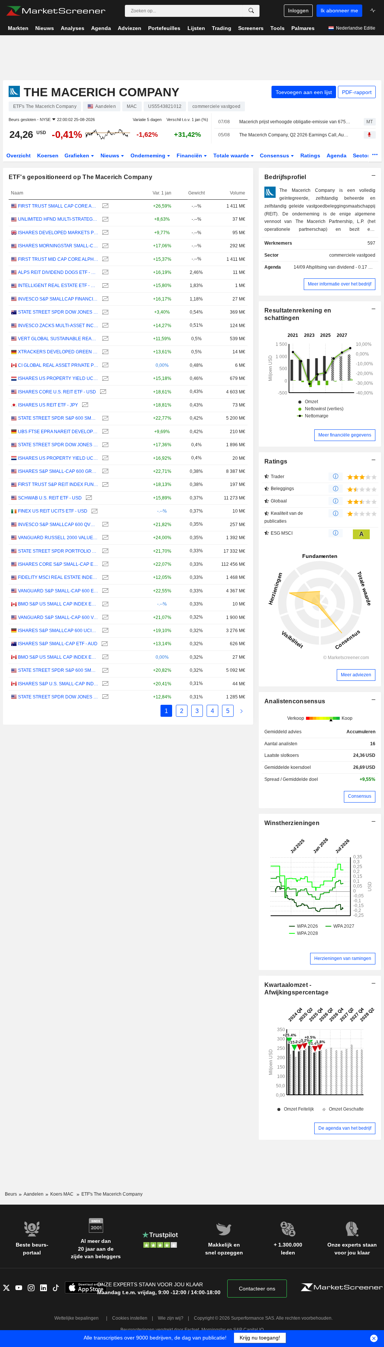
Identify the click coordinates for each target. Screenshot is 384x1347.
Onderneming (148, 155)
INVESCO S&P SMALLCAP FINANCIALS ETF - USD (58, 299)
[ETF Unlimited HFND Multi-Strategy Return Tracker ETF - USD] (104, 219)
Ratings (310, 155)
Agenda (336, 155)
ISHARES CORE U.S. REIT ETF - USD (57, 392)
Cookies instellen (129, 1318)
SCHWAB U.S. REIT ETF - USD (50, 498)
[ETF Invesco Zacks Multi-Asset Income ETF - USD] (104, 326)
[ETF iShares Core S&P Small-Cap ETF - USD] (104, 564)
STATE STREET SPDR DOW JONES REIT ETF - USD (58, 444)
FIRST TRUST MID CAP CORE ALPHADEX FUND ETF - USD (58, 259)
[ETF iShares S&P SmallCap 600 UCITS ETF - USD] (104, 631)
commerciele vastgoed (352, 255)
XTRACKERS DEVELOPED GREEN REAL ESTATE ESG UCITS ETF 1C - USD (58, 351)
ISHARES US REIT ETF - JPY (48, 405)
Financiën (190, 155)
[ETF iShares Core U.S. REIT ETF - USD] (102, 392)
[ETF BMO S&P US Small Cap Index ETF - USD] (104, 604)
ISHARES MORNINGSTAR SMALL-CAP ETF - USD (58, 245)
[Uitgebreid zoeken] (251, 11)
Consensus (275, 155)
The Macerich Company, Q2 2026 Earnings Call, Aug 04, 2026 (295, 135)
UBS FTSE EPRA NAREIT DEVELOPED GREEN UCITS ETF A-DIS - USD (58, 431)
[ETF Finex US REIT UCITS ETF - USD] (94, 511)
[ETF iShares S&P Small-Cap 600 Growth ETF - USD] (104, 471)
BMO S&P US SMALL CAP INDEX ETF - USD (58, 604)
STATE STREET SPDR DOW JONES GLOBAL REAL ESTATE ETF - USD (58, 697)
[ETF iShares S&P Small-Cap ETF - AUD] (104, 644)
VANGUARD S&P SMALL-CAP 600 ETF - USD (58, 591)
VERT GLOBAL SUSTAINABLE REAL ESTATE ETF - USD (58, 338)
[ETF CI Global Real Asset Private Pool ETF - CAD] (104, 365)
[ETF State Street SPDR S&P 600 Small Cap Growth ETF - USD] (104, 418)
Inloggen (298, 10)
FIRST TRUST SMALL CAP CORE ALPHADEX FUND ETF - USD (58, 206)
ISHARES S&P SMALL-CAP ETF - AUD (58, 643)
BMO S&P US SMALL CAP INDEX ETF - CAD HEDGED (58, 657)
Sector (362, 155)
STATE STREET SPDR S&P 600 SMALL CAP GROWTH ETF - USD (58, 418)
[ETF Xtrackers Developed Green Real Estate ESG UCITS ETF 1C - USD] (104, 352)
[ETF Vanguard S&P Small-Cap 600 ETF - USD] (104, 591)
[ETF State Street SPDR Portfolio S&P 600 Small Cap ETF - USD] (104, 551)
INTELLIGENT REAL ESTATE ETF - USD (58, 285)
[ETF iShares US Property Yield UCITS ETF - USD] (104, 379)
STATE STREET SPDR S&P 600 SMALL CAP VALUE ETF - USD (58, 670)
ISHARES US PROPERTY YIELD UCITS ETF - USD (58, 378)
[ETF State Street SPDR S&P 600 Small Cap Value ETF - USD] (104, 670)
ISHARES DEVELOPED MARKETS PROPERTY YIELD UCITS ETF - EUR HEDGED (58, 232)
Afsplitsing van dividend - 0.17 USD (342, 267)
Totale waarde (231, 155)
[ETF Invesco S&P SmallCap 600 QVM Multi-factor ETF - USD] (104, 525)
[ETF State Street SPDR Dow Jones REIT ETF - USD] (104, 445)
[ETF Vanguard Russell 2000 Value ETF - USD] (104, 538)
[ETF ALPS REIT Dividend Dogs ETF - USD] (104, 273)
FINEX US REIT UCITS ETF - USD (52, 511)
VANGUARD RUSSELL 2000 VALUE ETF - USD (58, 537)
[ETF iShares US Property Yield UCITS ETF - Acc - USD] (104, 458)
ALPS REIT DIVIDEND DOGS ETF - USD (58, 272)
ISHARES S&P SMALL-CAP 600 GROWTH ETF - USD (58, 471)
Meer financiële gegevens (344, 435)
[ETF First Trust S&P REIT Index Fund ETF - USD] (104, 485)
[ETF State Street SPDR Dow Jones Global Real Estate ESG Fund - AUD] (104, 312)
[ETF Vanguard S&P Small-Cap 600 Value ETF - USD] (104, 618)
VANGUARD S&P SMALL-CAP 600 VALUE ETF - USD (58, 617)
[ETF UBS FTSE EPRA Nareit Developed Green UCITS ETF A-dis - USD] (104, 432)
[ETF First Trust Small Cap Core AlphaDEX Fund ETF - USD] (104, 206)
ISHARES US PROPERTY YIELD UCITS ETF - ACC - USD (58, 458)
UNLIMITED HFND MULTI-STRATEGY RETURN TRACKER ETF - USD (58, 219)
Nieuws (110, 155)
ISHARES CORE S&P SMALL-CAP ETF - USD (58, 564)
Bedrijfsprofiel (285, 177)
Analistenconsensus (294, 701)
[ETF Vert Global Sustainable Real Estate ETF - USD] (104, 339)
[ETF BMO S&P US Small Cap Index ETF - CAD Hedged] (104, 657)
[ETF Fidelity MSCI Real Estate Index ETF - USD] (104, 578)
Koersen (47, 155)
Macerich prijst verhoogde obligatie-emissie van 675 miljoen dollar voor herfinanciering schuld (295, 121)
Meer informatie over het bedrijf (339, 284)
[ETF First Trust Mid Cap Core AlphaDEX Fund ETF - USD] (104, 259)
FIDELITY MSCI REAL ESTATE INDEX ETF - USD (58, 577)
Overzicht (18, 155)
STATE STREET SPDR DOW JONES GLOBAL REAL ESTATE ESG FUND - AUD (58, 312)
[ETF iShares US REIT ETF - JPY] (84, 405)
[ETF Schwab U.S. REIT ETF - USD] (88, 498)
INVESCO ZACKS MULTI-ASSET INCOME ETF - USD (58, 325)
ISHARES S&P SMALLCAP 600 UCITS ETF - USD (58, 630)
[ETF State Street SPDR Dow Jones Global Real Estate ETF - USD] (104, 697)
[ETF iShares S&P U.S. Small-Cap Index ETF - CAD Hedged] (104, 684)
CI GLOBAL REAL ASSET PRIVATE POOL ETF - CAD (58, 365)
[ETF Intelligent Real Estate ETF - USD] (104, 286)
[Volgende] (241, 711)
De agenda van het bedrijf (344, 1128)
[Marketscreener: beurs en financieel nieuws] (55, 10)
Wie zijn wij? (170, 1318)
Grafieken (77, 155)
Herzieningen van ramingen (342, 958)
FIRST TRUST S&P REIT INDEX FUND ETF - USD (58, 484)
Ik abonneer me (339, 10)
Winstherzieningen (292, 823)
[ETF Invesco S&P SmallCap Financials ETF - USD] (104, 299)
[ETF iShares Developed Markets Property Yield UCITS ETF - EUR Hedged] (104, 233)
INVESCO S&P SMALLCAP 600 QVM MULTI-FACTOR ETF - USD (58, 524)
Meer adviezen (356, 674)
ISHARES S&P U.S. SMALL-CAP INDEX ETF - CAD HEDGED (58, 683)
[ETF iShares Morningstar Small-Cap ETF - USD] (104, 246)
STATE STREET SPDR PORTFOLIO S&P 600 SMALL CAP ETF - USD (58, 551)
